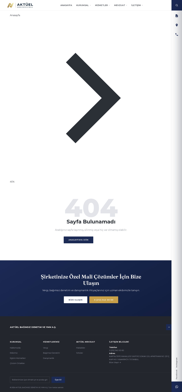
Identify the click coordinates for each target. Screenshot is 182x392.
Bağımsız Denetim (51, 353)
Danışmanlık (48, 358)
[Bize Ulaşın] (176, 25)
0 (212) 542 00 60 (103, 300)
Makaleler (80, 348)
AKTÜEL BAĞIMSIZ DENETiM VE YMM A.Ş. (33, 327)
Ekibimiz (13, 353)
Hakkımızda (15, 348)
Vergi (45, 348)
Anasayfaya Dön (78, 240)
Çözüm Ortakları (17, 363)
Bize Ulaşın (107, 240)
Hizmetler (101, 5)
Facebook (177, 374)
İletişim (136, 5)
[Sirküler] (176, 15)
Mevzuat (119, 5)
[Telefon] (176, 34)
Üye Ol (58, 380)
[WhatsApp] (176, 387)
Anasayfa (66, 5)
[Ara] (176, 5)
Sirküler (79, 353)
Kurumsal (82, 5)
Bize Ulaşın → (115, 362)
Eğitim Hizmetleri (18, 358)
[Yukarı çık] (169, 327)
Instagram (177, 362)
